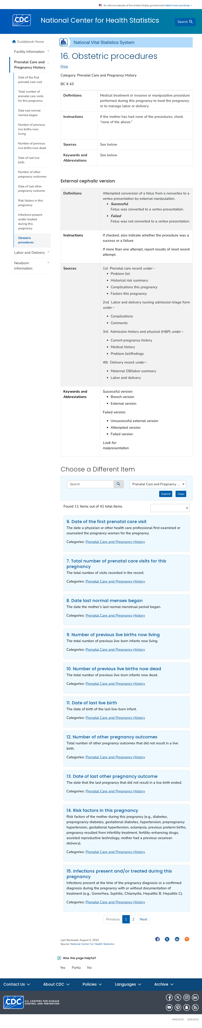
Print (64, 66)
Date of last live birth (28, 160)
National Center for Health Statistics (100, 20)
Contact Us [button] (14, 984)
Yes (62, 967)
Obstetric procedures (26, 240)
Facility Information (29, 51)
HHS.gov (178, 1019)
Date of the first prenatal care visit (30, 79)
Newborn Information (23, 266)
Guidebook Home (30, 41)
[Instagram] (186, 997)
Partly (76, 967)
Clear (181, 494)
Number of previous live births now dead (32, 145)
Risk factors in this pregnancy (30, 203)
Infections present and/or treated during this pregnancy (30, 221)
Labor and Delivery (29, 252)
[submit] (119, 484)
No (89, 967)
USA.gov (193, 1019)
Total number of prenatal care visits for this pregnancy (30, 96)
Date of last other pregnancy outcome (31, 188)
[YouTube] (169, 1007)
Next (143, 919)
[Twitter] (178, 997)
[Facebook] (169, 997)
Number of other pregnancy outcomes (32, 174)
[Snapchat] (186, 1007)
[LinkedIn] (195, 997)
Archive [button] (161, 984)
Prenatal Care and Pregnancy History (115, 541)
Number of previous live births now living (31, 129)
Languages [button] (126, 984)
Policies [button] (90, 984)
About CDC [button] (54, 984)
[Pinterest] (178, 1007)
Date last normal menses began (29, 113)
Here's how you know (177, 5)
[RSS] (195, 1007)
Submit (165, 494)
